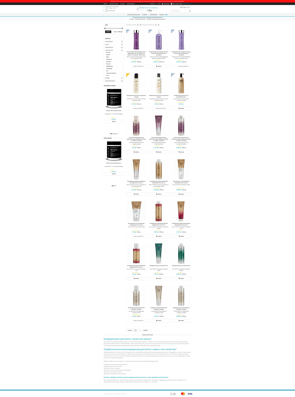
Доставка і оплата (114, 3)
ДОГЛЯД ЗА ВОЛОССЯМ (133, 14)
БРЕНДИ (161, 14)
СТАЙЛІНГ (144, 14)
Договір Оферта (131, 3)
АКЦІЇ (166, 14)
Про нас (105, 3)
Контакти (123, 3)
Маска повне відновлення (113, 110)
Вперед (145, 330)
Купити (114, 121)
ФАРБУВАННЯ (153, 14)
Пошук (108, 31)
